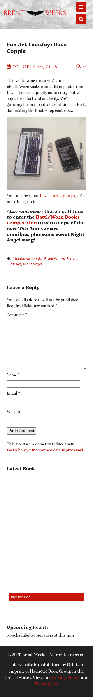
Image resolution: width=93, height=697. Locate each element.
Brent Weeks (54, 258)
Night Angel (32, 264)
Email (13, 393)
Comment (17, 315)
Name (13, 375)
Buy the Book (22, 597)
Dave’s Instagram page (59, 196)
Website (14, 412)
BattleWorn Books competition (43, 220)
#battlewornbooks (27, 258)
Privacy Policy (65, 678)
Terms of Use (46, 684)
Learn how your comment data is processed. (45, 450)
